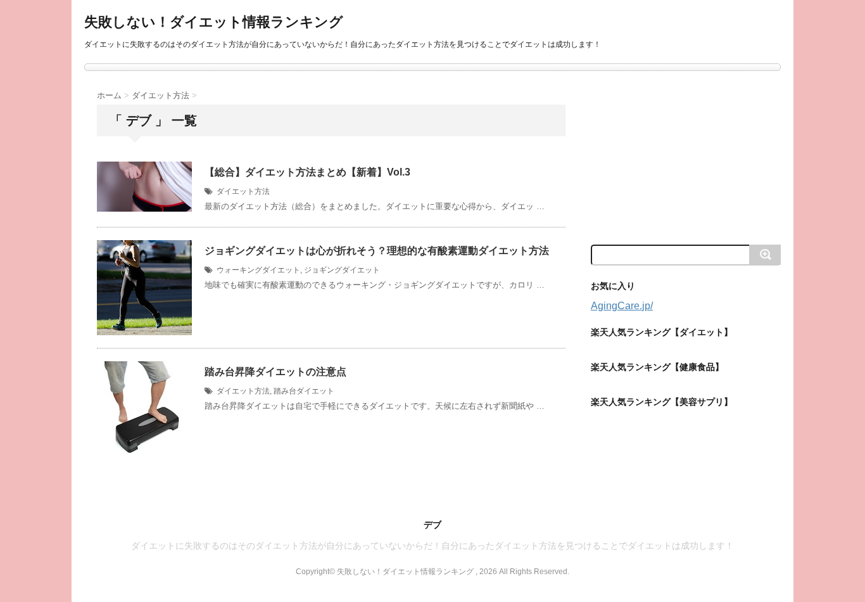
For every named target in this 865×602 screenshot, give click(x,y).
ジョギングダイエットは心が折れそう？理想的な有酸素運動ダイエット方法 (377, 250)
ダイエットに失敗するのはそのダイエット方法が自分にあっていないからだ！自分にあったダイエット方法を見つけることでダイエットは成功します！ (432, 546)
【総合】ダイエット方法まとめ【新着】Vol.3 (307, 172)
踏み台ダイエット (304, 391)
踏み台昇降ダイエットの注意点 (275, 371)
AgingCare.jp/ (622, 305)
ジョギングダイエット (342, 270)
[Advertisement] (686, 156)
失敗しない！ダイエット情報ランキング (213, 22)
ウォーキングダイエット (258, 270)
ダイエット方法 (243, 191)
